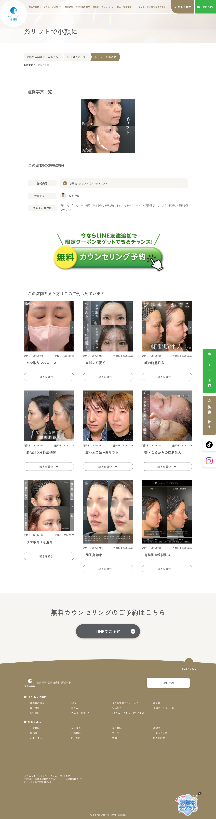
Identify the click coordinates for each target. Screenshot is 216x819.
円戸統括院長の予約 (156, 6)
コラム (142, 6)
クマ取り (75, 728)
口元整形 (75, 738)
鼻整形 (156, 728)
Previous (26, 327)
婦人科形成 (159, 738)
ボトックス (36, 738)
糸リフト (117, 733)
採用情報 (127, 6)
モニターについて (80, 713)
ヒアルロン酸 (160, 733)
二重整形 (34, 728)
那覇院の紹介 (37, 703)
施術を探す (209, 417)
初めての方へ (35, 6)
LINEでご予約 (108, 631)
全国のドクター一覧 (163, 708)
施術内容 (69, 6)
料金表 (96, 6)
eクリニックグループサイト (127, 713)
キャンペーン (108, 6)
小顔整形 (75, 733)
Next (72, 327)
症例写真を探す (83, 6)
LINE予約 (209, 373)
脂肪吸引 (34, 733)
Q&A (118, 6)
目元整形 (117, 728)
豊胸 (114, 738)
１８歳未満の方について (125, 703)
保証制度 (34, 713)
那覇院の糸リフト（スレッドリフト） (90, 183)
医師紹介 (117, 708)
